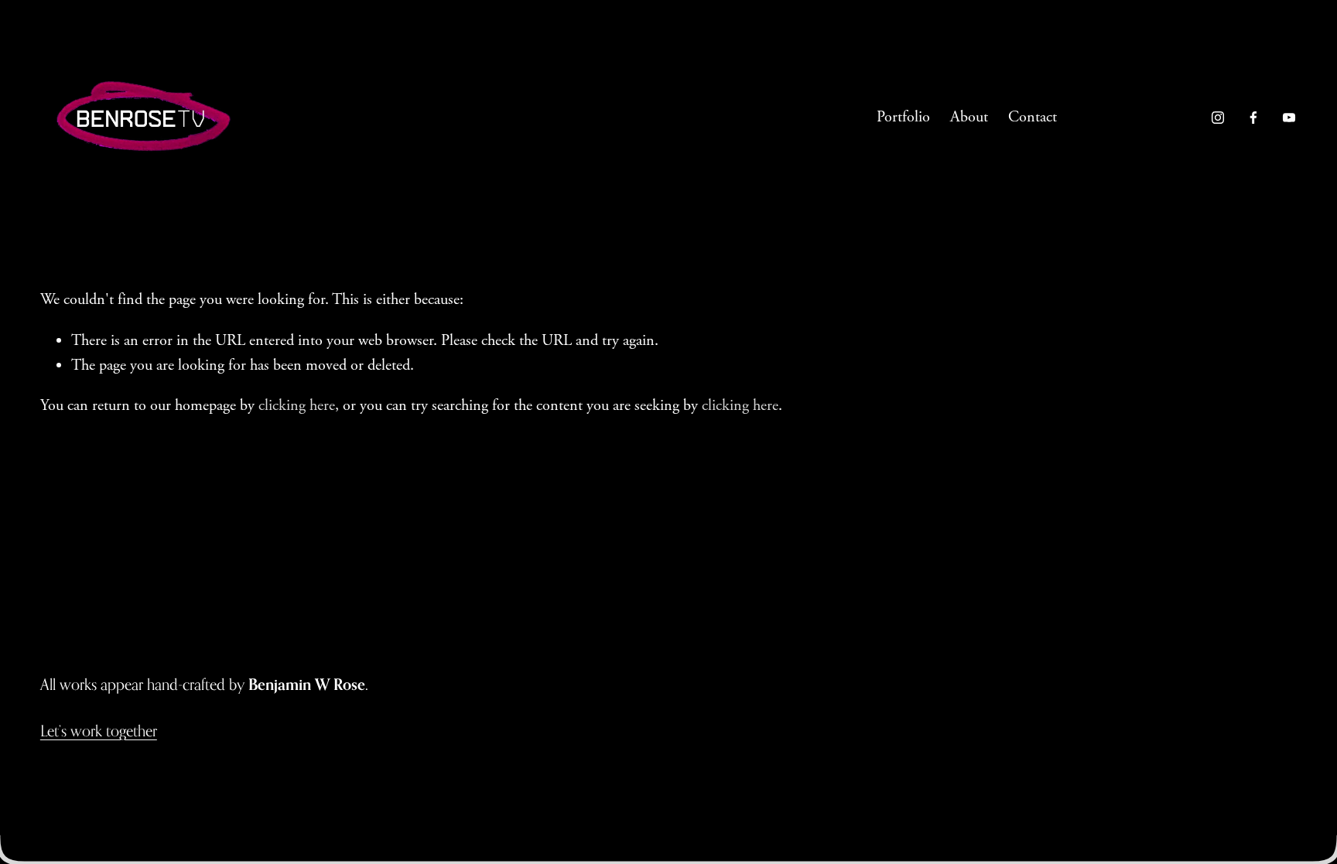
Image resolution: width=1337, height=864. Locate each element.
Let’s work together (98, 731)
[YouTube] (1289, 117)
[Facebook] (1253, 117)
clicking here (296, 405)
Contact (1032, 117)
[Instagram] (1218, 117)
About (969, 117)
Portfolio (903, 117)
